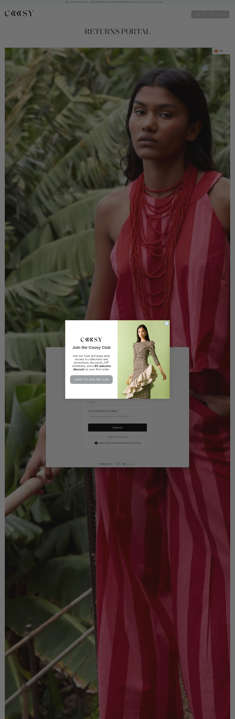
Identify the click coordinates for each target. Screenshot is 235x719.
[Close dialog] (166, 323)
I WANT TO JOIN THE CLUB (91, 379)
